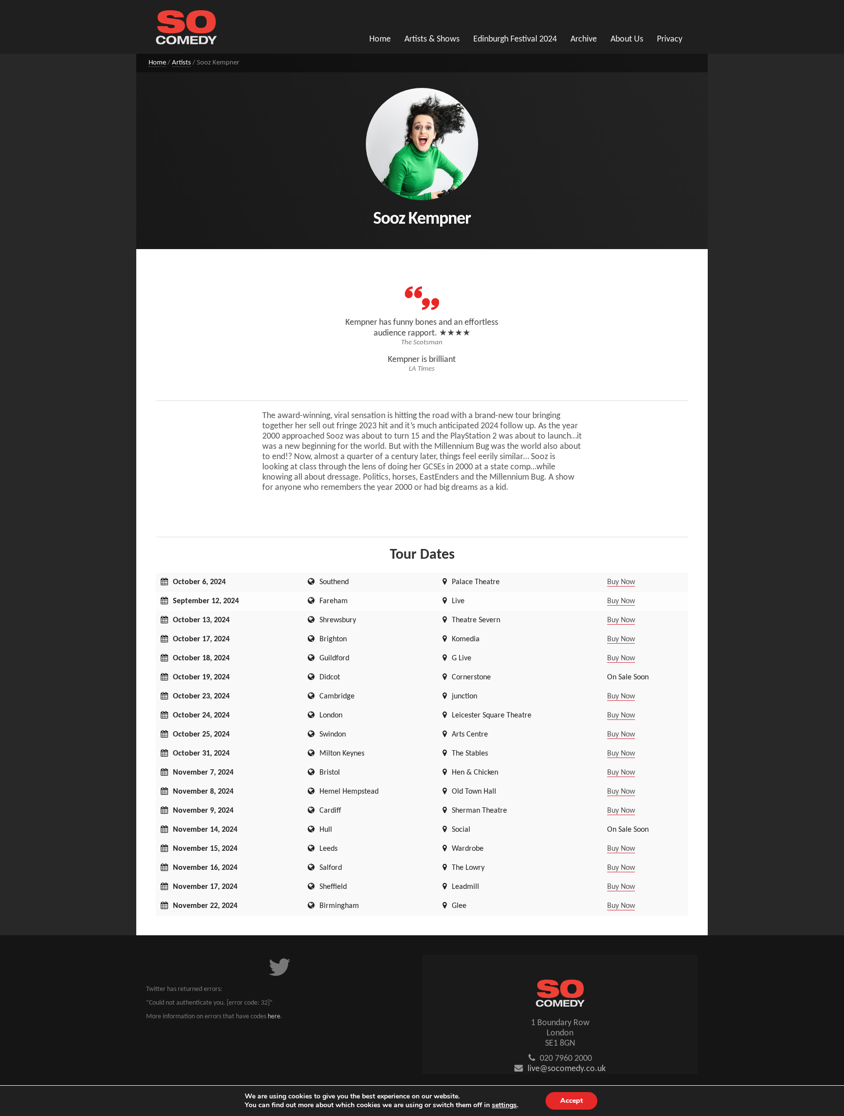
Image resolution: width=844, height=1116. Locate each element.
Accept (571, 1100)
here (274, 1016)
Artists (181, 62)
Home (380, 39)
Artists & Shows (432, 39)
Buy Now (621, 582)
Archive (583, 39)
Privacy (669, 39)
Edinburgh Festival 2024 (515, 39)
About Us (627, 39)
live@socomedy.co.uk (567, 1069)
